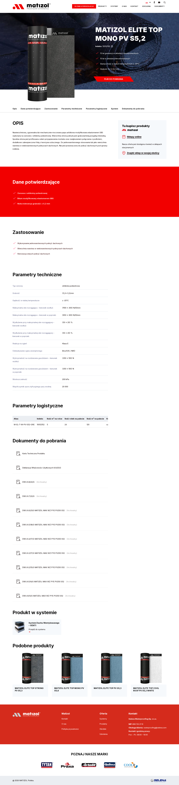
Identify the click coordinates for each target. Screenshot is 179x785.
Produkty (102, 6)
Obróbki (103, 729)
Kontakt (134, 6)
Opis (15, 109)
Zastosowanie (51, 109)
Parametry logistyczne (96, 109)
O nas (124, 6)
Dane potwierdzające (31, 109)
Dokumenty (160, 6)
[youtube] (159, 2)
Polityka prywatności (70, 729)
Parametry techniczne (71, 109)
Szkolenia (146, 6)
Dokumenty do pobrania (133, 109)
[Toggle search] (164, 2)
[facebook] (154, 2)
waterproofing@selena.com (155, 728)
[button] (148, 2)
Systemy (114, 6)
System (114, 109)
